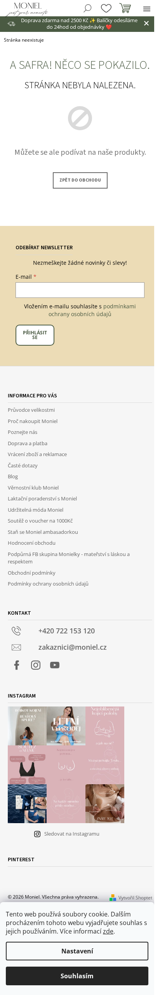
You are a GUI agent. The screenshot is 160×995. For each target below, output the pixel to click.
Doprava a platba (27, 443)
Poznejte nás (22, 431)
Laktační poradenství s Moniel (42, 498)
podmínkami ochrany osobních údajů (92, 310)
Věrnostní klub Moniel (33, 487)
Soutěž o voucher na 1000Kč (40, 520)
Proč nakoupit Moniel (32, 421)
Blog (13, 476)
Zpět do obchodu (80, 180)
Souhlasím (77, 976)
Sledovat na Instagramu (71, 833)
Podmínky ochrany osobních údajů (48, 583)
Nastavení (77, 951)
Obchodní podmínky (32, 572)
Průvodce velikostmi (31, 409)
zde (108, 931)
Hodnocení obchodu (32, 542)
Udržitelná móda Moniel (35, 509)
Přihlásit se (35, 335)
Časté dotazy (23, 465)
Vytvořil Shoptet (135, 897)
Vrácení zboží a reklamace (37, 454)
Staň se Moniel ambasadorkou (43, 531)
